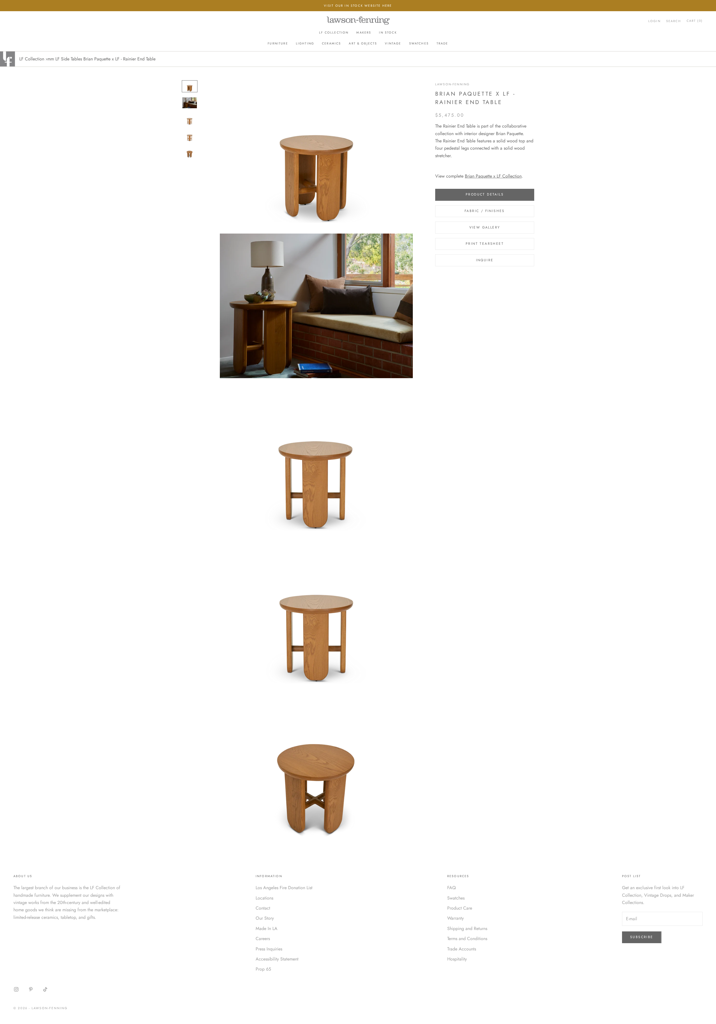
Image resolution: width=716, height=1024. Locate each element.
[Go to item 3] (189, 119)
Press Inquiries (269, 949)
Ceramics (331, 43)
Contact (263, 908)
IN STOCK (388, 32)
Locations (264, 898)
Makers (363, 32)
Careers (263, 938)
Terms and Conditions (467, 938)
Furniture (278, 43)
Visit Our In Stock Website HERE (358, 5)
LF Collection (333, 32)
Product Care (459, 908)
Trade (442, 43)
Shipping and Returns (467, 928)
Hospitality (457, 959)
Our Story (265, 918)
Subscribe (641, 937)
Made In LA (266, 928)
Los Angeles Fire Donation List (284, 887)
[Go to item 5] (189, 152)
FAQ (451, 887)
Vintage (393, 43)
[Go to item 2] (189, 103)
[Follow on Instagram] (16, 989)
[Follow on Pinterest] (31, 989)
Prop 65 (263, 969)
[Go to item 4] (189, 136)
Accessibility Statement (277, 959)
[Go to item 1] (189, 86)
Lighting (305, 43)
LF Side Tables (68, 59)
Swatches (419, 43)
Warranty (455, 918)
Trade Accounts (461, 949)
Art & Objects (363, 43)
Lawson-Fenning (452, 84)
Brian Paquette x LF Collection (493, 176)
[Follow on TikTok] (45, 989)
